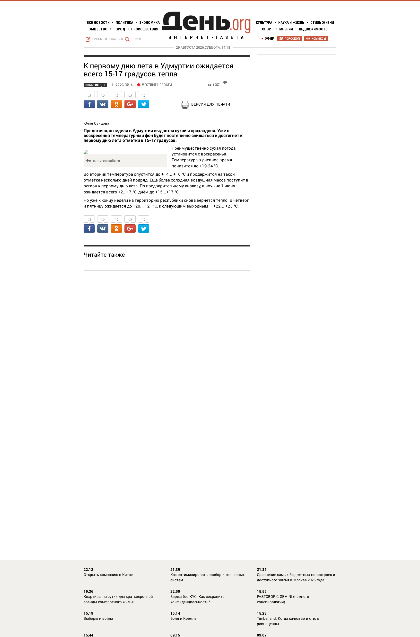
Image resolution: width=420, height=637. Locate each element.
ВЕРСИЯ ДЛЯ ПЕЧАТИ (210, 104)
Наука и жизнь (291, 22)
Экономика (149, 22)
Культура (264, 22)
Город (119, 29)
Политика (124, 22)
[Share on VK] (102, 100)
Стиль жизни (322, 22)
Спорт (267, 29)
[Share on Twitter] (143, 100)
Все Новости (98, 22)
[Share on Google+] (130, 100)
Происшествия (144, 29)
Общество (97, 29)
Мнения (286, 29)
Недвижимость (313, 29)
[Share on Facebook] (89, 100)
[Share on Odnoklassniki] (116, 100)
